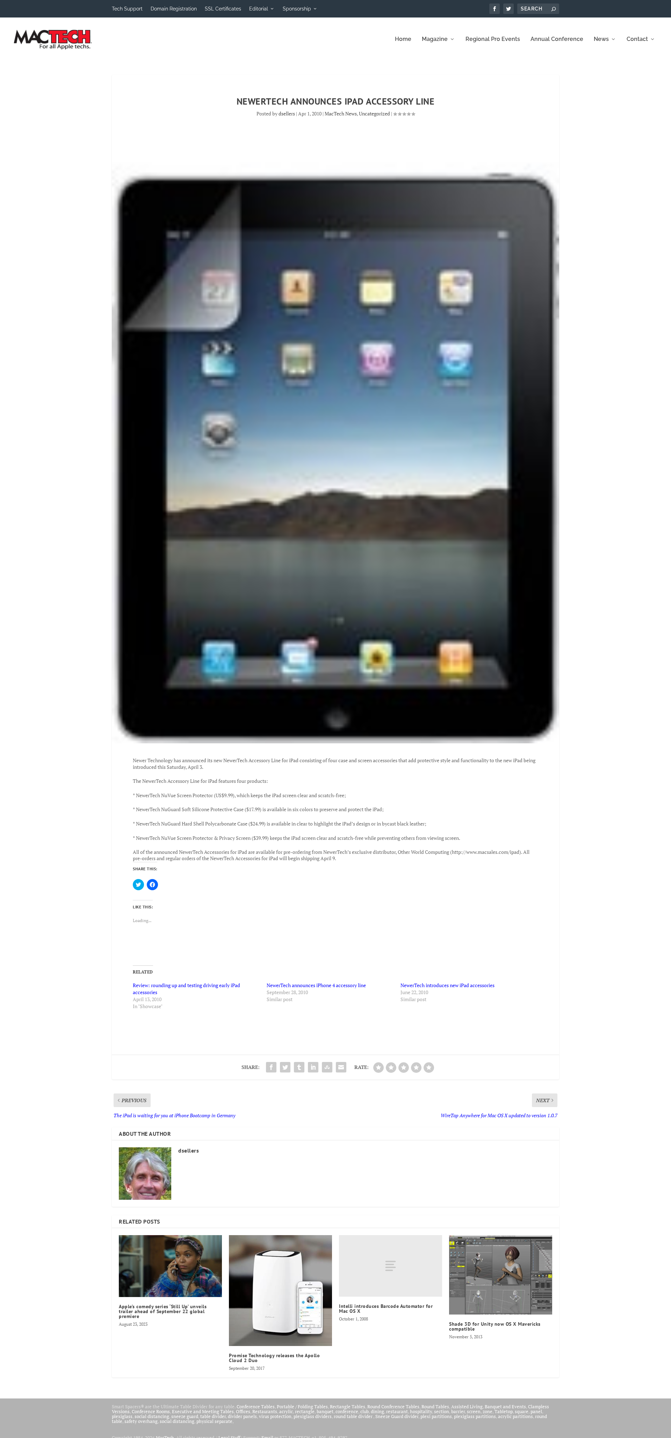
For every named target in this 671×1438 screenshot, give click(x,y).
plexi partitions (436, 1416)
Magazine (435, 39)
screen (474, 1411)
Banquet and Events (505, 1406)
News (601, 39)
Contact (637, 39)
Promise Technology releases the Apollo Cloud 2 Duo (274, 1357)
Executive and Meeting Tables (203, 1411)
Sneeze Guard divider (396, 1416)
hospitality (421, 1411)
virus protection (275, 1416)
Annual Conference (557, 39)
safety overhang (141, 1421)
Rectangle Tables (347, 1406)
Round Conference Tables (393, 1406)
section (441, 1411)
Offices (243, 1411)
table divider (213, 1416)
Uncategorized (374, 113)
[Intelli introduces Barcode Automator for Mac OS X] (390, 1266)
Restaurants (264, 1411)
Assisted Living (467, 1406)
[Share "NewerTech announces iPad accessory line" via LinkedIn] (313, 1067)
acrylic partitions (515, 1416)
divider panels (242, 1416)
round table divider (353, 1416)
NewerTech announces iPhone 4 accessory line (316, 985)
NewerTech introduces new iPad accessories (448, 985)
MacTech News (341, 113)
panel (536, 1411)
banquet (325, 1411)
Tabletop (504, 1411)
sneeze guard (184, 1416)
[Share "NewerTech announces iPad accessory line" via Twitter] (285, 1067)
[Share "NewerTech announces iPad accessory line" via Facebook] (271, 1067)
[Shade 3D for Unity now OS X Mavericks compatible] (500, 1275)
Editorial (258, 9)
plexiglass (122, 1416)
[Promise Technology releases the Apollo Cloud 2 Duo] (280, 1290)
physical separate (214, 1421)
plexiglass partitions (475, 1416)
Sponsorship (297, 9)
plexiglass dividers (313, 1416)
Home (403, 39)
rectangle (305, 1411)
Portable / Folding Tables (302, 1406)
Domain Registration (174, 9)
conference (347, 1411)
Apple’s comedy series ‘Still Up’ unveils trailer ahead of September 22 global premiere (163, 1311)
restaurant (397, 1411)
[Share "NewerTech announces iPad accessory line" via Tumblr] (299, 1067)
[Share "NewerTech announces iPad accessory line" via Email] (341, 1067)
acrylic (286, 1411)
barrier (458, 1411)
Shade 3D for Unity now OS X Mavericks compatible (495, 1326)
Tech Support (127, 9)
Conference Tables (256, 1406)
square (521, 1411)
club (364, 1411)
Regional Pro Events (493, 39)
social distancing (152, 1416)
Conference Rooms (151, 1411)
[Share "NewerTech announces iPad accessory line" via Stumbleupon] (327, 1067)
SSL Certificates (223, 9)
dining (377, 1411)
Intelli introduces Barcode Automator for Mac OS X (386, 1308)
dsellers (287, 113)
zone (487, 1411)
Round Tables (435, 1406)
